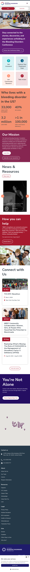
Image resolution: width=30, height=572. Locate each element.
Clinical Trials (4, 493)
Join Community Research (8, 81)
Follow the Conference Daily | (12, 50)
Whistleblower (5, 521)
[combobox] (26, 557)
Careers (3, 477)
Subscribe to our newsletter (11, 158)
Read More (14, 208)
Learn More (6, 153)
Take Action (22, 80)
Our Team (3, 474)
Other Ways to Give (6, 537)
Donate (3, 532)
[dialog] (15, 563)
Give (8, 8)
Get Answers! (8, 65)
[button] (15, 569)
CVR (2, 502)
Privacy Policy (4, 510)
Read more (23, 562)
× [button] (28, 556)
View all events (15, 368)
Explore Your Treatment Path (22, 66)
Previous (2, 196)
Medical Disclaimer (6, 512)
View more (6, 176)
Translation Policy (5, 524)
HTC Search (4, 490)
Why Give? (4, 540)
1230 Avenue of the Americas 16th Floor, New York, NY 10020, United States (14, 454)
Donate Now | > (7, 241)
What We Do (4, 471)
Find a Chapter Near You (10, 398)
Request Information (6, 480)
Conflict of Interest (6, 518)
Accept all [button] (15, 565)
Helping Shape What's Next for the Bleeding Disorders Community (15, 204)
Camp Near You (5, 499)
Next (27, 196)
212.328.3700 (7, 460)
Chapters (3, 488)
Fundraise (3, 534)
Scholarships (4, 496)
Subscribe (22, 8)
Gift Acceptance (5, 515)
